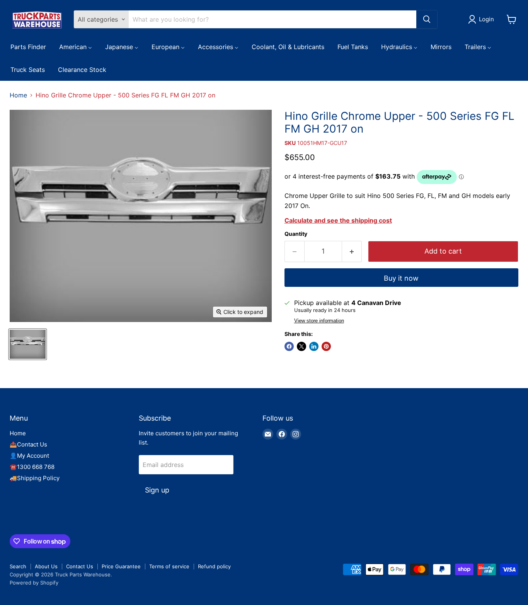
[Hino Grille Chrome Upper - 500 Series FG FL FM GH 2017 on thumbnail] (27, 344)
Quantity (295, 234)
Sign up (157, 490)
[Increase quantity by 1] (352, 251)
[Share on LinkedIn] (314, 346)
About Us (46, 566)
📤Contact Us (28, 444)
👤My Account (29, 455)
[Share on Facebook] (289, 346)
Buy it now (401, 278)
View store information (319, 321)
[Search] (426, 19)
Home (18, 95)
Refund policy (214, 566)
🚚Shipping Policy (35, 478)
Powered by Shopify (34, 582)
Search (18, 566)
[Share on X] (301, 346)
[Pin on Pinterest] (326, 346)
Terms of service (169, 566)
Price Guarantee (121, 566)
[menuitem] (28, 46)
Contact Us (79, 566)
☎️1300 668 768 (32, 466)
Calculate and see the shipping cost (338, 220)
